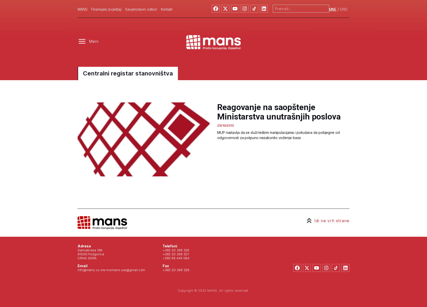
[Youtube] (235, 8)
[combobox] (301, 9)
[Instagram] (244, 8)
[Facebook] (215, 8)
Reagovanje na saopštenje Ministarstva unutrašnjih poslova (279, 111)
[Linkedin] (264, 8)
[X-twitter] (225, 8)
